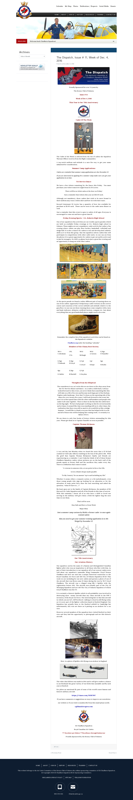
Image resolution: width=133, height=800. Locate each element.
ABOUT (63, 15)
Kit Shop (68, 6)
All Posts (56, 747)
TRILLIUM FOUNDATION (83, 777)
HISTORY (80, 15)
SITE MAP (68, 777)
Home (57, 15)
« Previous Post (56, 753)
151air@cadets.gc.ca (76, 794)
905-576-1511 (58, 794)
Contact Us (110, 15)
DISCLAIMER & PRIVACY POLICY (52, 777)
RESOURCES (90, 15)
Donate (113, 6)
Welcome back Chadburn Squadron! (43, 41)
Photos (75, 6)
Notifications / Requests (89, 6)
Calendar (59, 6)
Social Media (104, 6)
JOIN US (71, 15)
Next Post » (113, 753)
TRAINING (100, 15)
